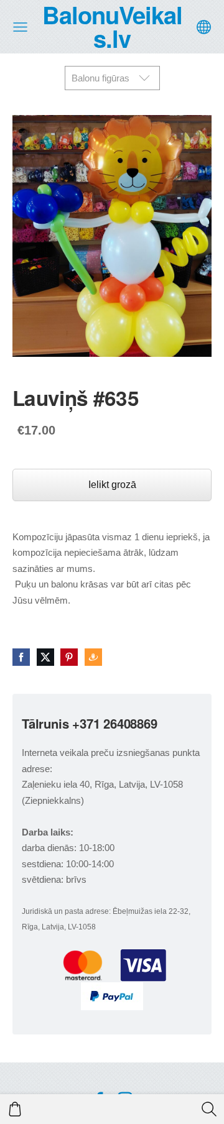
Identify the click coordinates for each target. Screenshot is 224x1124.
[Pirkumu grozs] (15, 1109)
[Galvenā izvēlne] (20, 27)
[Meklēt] (209, 1109)
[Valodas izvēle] (204, 27)
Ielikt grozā (112, 484)
